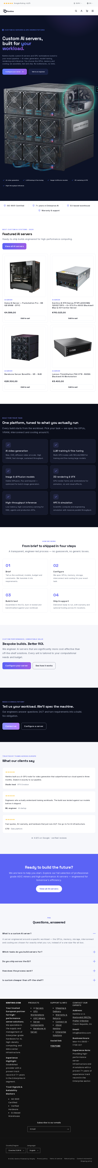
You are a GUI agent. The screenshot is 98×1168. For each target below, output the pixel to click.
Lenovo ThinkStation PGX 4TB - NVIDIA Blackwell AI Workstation (71, 375)
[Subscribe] (67, 1129)
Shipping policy (86, 1161)
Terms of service (56, 1159)
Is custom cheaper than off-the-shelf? (22, 980)
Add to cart (25, 318)
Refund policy (69, 1159)
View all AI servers (14, 246)
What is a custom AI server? (16, 933)
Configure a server (33, 726)
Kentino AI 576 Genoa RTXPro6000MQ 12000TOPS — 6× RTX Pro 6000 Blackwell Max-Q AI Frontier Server (72, 305)
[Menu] (92, 10)
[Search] (76, 11)
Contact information (84, 1159)
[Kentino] (8, 11)
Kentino (17, 1159)
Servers (40, 1008)
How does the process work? (17, 971)
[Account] (81, 11)
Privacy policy (42, 1159)
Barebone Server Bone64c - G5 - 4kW (23, 374)
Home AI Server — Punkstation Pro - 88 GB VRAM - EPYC (23, 304)
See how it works (44, 665)
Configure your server (13, 71)
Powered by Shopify (28, 1159)
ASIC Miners (39, 1018)
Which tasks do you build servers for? (22, 952)
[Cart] (87, 11)
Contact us (10, 726)
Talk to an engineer (38, 71)
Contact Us (61, 1021)
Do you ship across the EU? (16, 961)
